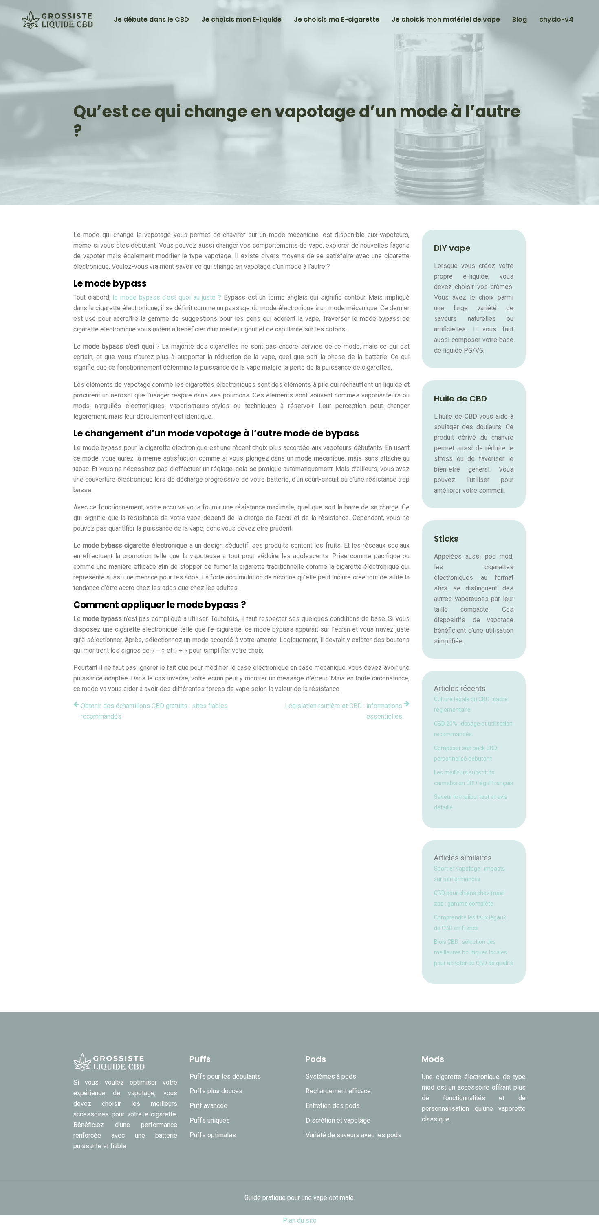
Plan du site (300, 1220)
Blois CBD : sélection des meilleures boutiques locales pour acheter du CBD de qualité (473, 952)
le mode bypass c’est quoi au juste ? (166, 297)
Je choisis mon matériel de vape (446, 19)
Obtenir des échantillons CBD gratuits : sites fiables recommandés (154, 711)
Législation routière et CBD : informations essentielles (343, 711)
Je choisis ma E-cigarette (336, 19)
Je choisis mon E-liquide (241, 19)
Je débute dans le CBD (151, 19)
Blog (519, 19)
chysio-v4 (556, 19)
